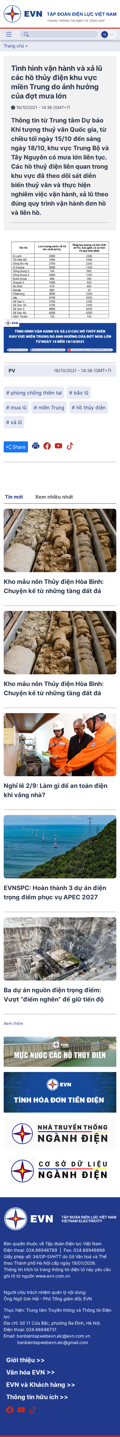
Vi (104, 34)
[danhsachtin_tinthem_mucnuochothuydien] (60, 1051)
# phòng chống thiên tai (34, 393)
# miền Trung (49, 407)
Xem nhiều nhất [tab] (54, 497)
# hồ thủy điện (89, 407)
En (112, 34)
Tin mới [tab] (14, 497)
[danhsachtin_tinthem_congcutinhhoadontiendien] (60, 1092)
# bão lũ (78, 393)
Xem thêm (13, 1023)
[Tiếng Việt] (60, 13)
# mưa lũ (16, 407)
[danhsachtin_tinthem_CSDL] (60, 1170)
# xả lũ (14, 422)
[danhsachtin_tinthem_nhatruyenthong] (60, 1133)
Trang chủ (14, 45)
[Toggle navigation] (9, 34)
